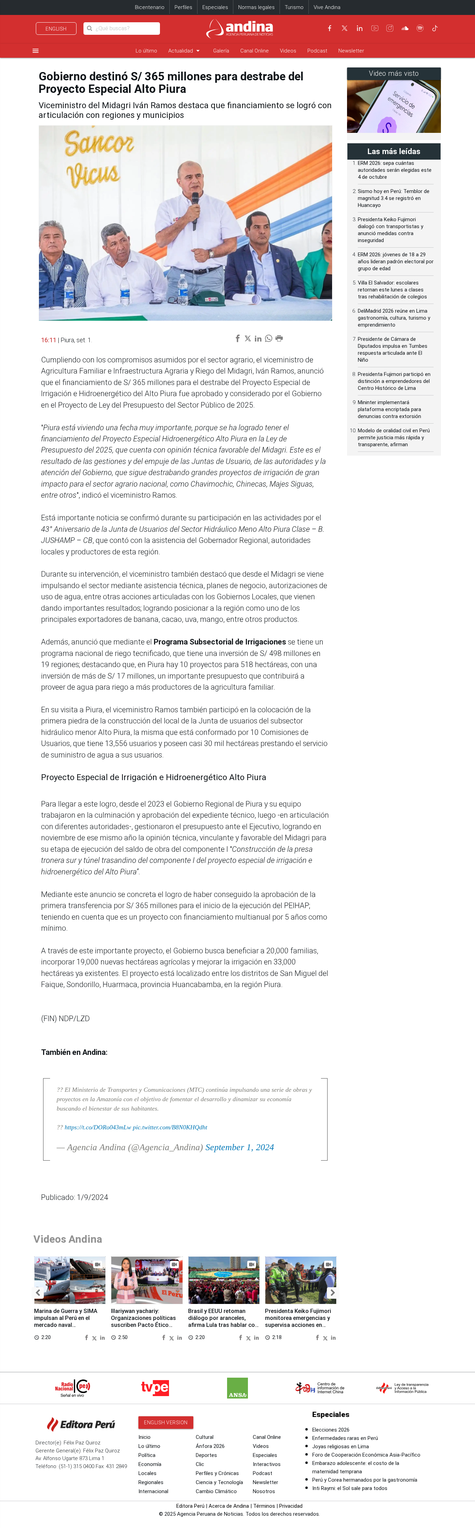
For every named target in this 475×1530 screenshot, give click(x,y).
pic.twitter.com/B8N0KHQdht (170, 1127)
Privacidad (291, 1506)
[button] (38, 1293)
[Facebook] (330, 28)
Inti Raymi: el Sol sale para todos (349, 1488)
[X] (345, 28)
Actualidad (185, 51)
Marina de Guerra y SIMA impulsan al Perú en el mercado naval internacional (65, 1321)
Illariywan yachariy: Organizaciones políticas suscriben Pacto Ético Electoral (143, 1321)
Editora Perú (190, 1506)
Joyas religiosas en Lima (340, 1446)
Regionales (150, 1482)
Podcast (317, 51)
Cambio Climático (216, 1491)
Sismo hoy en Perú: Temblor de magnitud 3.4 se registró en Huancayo (393, 198)
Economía (149, 1464)
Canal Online (254, 51)
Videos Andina (67, 1239)
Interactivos (267, 1464)
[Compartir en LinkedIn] (102, 1337)
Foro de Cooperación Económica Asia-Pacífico (366, 1455)
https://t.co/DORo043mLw (98, 1127)
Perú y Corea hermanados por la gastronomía (364, 1480)
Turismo (294, 7)
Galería (221, 51)
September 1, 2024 (240, 1147)
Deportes (206, 1455)
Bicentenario (149, 7)
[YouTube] (375, 28)
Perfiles (183, 7)
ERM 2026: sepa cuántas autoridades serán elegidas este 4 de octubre (395, 170)
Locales (147, 1473)
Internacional (153, 1491)
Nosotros (264, 1491)
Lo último (146, 51)
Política (146, 1455)
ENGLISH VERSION (166, 1422)
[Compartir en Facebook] (87, 1337)
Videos (288, 51)
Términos (264, 1506)
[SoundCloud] (405, 28)
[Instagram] (390, 28)
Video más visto (394, 74)
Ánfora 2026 (210, 1446)
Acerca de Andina (229, 1506)
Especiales (215, 7)
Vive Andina (327, 7)
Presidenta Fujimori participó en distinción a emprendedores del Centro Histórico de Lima (394, 381)
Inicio (144, 1437)
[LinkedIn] (360, 28)
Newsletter (351, 51)
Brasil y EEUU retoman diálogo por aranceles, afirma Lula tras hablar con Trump (223, 1321)
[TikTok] (435, 28)
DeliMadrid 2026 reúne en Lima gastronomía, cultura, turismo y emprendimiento (394, 318)
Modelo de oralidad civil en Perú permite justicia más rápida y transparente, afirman (394, 437)
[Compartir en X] (95, 1337)
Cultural (205, 1437)
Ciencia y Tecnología (219, 1482)
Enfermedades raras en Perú (345, 1438)
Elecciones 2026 (330, 1430)
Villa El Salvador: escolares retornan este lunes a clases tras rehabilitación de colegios (392, 290)
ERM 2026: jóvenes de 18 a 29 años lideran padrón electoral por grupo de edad (396, 261)
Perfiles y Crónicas (217, 1473)
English (56, 29)
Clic (200, 1464)
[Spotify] (420, 28)
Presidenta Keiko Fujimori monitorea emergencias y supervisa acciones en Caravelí (298, 1321)
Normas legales (256, 7)
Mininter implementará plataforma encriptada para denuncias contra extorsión (389, 409)
